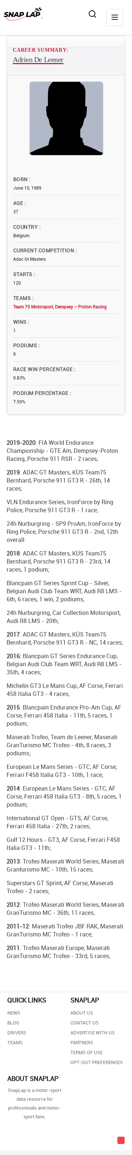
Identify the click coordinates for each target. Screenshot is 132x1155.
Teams (22, 297)
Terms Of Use (86, 1052)
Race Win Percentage (43, 369)
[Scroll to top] (121, 1140)
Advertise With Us (92, 1032)
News (13, 1012)
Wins (20, 321)
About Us (81, 1012)
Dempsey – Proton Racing (81, 306)
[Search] (92, 14)
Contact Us (84, 1022)
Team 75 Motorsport (33, 306)
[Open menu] (114, 17)
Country (26, 226)
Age (19, 202)
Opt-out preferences (96, 1062)
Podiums (25, 345)
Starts (23, 274)
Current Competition (44, 250)
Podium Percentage (41, 392)
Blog (13, 1022)
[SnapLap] (23, 14)
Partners (81, 1042)
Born (21, 179)
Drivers (16, 1032)
